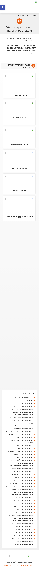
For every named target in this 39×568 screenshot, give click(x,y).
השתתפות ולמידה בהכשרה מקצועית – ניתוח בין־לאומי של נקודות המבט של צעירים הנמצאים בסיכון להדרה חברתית (20, 47)
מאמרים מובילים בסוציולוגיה (23, 506)
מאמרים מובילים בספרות (24, 512)
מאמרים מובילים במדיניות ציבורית (21, 466)
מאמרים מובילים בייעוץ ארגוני (23, 454)
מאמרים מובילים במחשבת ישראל (21, 483)
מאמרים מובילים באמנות (24, 403)
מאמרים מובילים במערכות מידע (22, 495)
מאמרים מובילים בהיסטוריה (23, 429)
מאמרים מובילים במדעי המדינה (22, 472)
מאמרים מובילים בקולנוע (24, 532)
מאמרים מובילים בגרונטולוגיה (23, 426)
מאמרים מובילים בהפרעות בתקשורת (20, 435)
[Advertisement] (19, 306)
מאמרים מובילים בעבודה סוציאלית (21, 515)
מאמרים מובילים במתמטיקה (23, 503)
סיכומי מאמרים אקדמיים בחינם (24, 565)
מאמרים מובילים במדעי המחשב (22, 475)
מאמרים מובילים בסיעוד (24, 509)
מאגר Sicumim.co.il (19, 95)
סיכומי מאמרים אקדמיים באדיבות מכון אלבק (19, 217)
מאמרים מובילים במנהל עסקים (22, 489)
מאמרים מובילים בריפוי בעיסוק (22, 538)
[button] (2, 7)
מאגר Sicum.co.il (19, 191)
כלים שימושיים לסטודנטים (24, 397)
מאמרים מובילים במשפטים (23, 501)
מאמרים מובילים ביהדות (24, 449)
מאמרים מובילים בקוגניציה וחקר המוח (20, 530)
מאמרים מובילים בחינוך (25, 437)
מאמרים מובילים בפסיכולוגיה (23, 521)
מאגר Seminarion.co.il (19, 145)
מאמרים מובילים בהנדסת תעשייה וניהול (19, 432)
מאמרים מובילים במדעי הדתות (22, 469)
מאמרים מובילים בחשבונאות (23, 446)
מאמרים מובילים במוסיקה (24, 477)
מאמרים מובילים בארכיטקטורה (22, 412)
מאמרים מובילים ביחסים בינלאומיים (20, 451)
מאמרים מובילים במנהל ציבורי (22, 492)
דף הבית (35, 15)
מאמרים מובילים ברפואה (24, 541)
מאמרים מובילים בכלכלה (24, 457)
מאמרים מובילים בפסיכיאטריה (22, 524)
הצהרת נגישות (8, 565)
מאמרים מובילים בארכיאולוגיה (22, 409)
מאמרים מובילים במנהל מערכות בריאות (19, 486)
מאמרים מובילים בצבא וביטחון (22, 527)
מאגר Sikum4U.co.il (19, 168)
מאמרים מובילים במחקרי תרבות (22, 480)
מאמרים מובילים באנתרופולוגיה (22, 406)
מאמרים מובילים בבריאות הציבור (22, 38)
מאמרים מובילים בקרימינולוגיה (22, 535)
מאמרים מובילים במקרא (24, 498)
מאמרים (30, 400)
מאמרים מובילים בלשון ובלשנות (22, 460)
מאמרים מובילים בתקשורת (24, 544)
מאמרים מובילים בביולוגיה (24, 415)
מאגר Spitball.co (19, 118)
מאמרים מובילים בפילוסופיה (23, 518)
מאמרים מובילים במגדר (25, 463)
